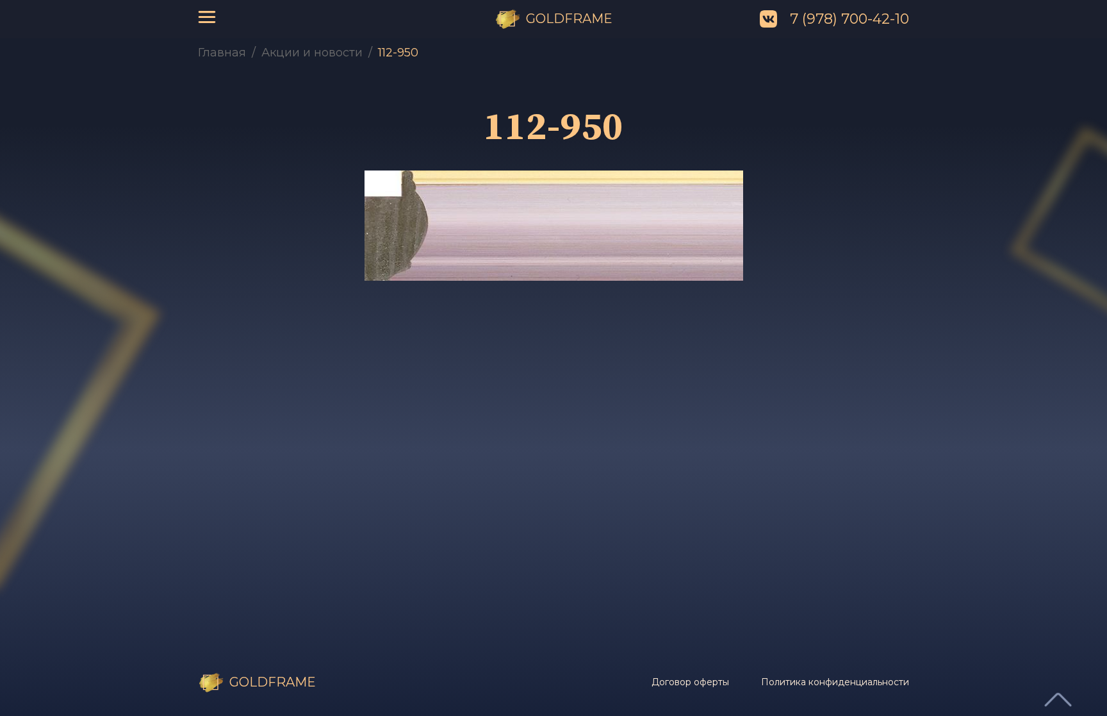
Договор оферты (690, 682)
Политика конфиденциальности (835, 682)
